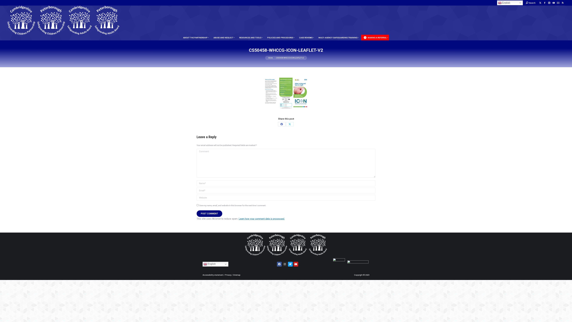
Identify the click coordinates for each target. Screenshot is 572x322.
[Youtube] (295, 264)
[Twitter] (290, 264)
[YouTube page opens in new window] (554, 3)
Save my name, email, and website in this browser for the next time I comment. (232, 205)
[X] (289, 124)
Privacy (228, 275)
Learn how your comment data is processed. (262, 218)
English (506, 2)
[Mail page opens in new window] (558, 3)
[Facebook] (281, 124)
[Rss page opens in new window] (563, 3)
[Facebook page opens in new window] (545, 3)
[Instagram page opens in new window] (549, 3)
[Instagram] (284, 264)
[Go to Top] (568, 318)
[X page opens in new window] (540, 3)
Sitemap (236, 275)
